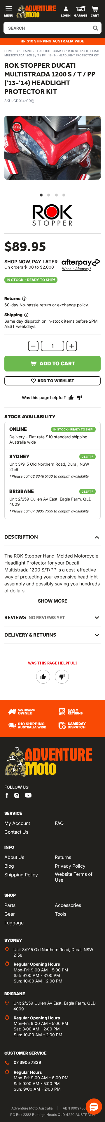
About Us (14, 857)
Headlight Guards (50, 51)
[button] (94, 1106)
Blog (9, 866)
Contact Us (16, 832)
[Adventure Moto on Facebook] (7, 794)
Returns (63, 857)
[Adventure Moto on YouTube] (28, 794)
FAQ (59, 823)
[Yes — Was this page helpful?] (71, 398)
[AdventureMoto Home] (48, 762)
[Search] (96, 28)
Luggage (14, 923)
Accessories (68, 905)
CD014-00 (22, 101)
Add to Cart (57, 363)
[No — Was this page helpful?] (79, 398)
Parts (9, 905)
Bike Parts (24, 51)
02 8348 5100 (41, 476)
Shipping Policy (21, 875)
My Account (17, 823)
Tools (60, 914)
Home (8, 51)
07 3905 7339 (41, 511)
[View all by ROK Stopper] (52, 215)
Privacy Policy (70, 866)
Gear (9, 914)
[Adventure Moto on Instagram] (17, 794)
